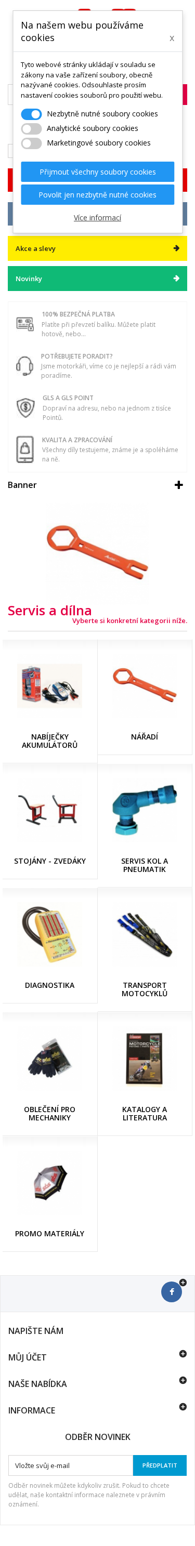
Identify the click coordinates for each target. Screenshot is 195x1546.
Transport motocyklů (144, 989)
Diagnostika (49, 985)
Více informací (97, 217)
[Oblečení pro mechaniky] (50, 1059)
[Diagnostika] (50, 934)
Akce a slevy (36, 248)
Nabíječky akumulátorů (49, 741)
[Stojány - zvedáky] (50, 810)
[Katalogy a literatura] (145, 1059)
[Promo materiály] (50, 1183)
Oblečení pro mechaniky (49, 1113)
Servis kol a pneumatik (144, 865)
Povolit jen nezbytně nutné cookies (97, 195)
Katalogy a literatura (144, 1113)
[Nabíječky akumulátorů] (50, 686)
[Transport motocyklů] (145, 934)
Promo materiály (49, 1233)
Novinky (29, 278)
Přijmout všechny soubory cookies (98, 172)
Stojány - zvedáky (50, 861)
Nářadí (144, 737)
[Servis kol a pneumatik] (145, 810)
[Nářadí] (145, 686)
